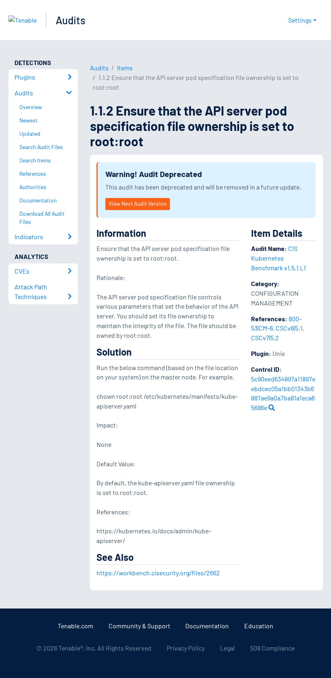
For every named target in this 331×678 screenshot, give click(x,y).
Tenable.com (75, 626)
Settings (300, 20)
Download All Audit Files (42, 217)
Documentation (207, 626)
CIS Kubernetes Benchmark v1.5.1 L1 (278, 258)
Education (258, 626)
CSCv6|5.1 (289, 328)
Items (125, 68)
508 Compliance (272, 648)
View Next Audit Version (137, 203)
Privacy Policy (186, 648)
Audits (71, 20)
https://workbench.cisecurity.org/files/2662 (158, 573)
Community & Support (139, 626)
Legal (227, 648)
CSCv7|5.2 (265, 337)
